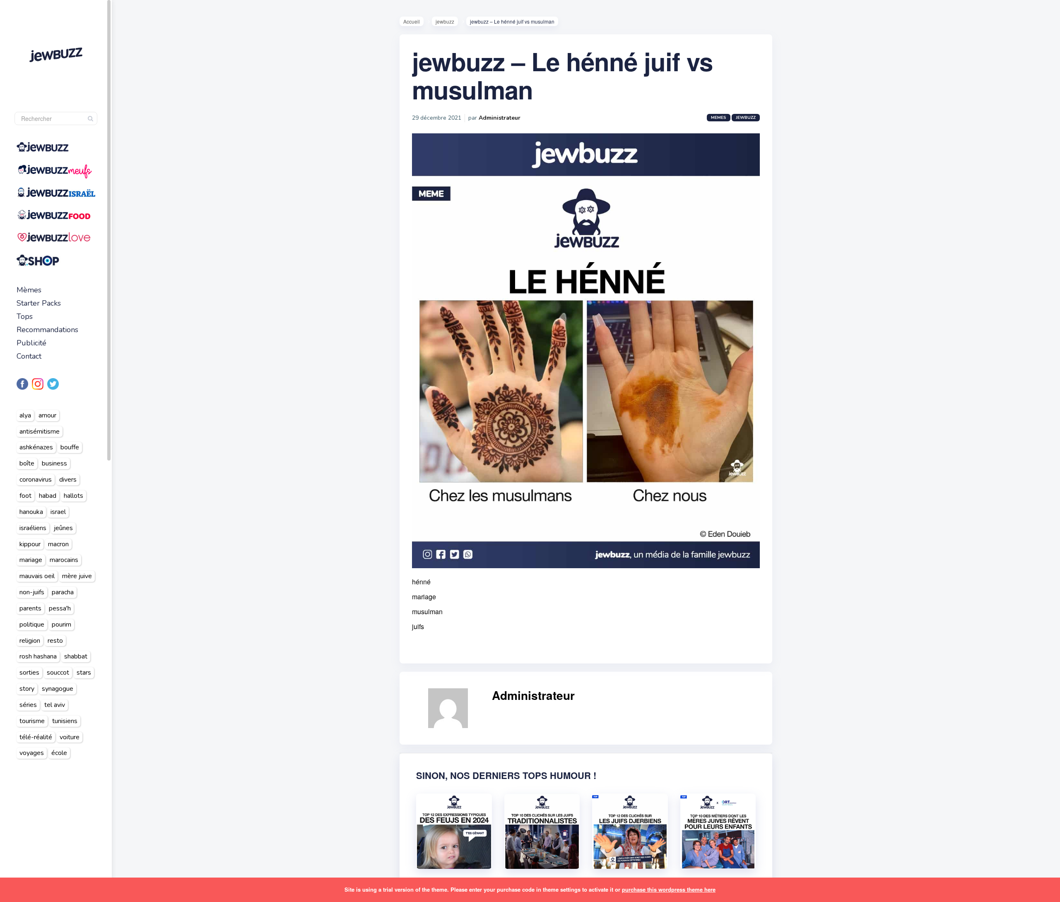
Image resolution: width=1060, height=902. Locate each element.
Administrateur (499, 118)
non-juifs (31, 592)
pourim (61, 624)
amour (47, 415)
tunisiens (64, 721)
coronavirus (35, 479)
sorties (29, 672)
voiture (70, 737)
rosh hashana (38, 656)
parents (30, 608)
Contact (29, 356)
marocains (64, 559)
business (54, 463)
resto (55, 640)
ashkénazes (36, 447)
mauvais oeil (37, 576)
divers (68, 479)
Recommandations (47, 330)
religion (29, 640)
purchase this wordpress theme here (669, 889)
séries (28, 704)
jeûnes (63, 528)
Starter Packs (39, 303)
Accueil (411, 21)
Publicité (31, 343)
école (59, 752)
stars (84, 672)
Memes (718, 118)
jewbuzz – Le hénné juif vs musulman (562, 75)
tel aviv (54, 704)
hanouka (31, 511)
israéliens (32, 528)
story (26, 688)
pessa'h (60, 608)
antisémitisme (39, 431)
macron (58, 544)
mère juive (77, 576)
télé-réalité (35, 737)
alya (25, 415)
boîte (26, 463)
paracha (63, 592)
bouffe (69, 447)
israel (58, 511)
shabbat (75, 656)
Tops (25, 316)
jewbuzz (445, 21)
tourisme (32, 721)
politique (31, 624)
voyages (31, 752)
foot (25, 495)
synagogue (57, 688)
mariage (30, 559)
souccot (58, 672)
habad (47, 495)
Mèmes (29, 290)
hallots (73, 495)
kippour (30, 544)
